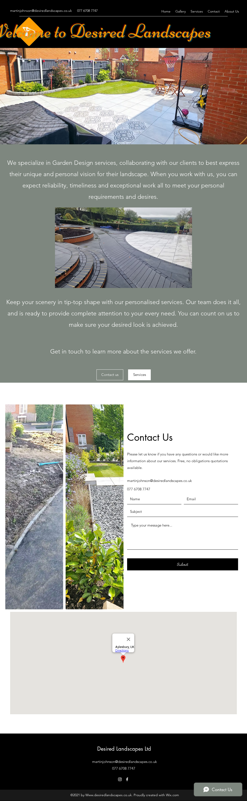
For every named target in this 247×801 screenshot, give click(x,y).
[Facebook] (127, 779)
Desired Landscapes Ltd (124, 748)
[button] (123, 247)
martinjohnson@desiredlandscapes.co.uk (41, 10)
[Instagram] (119, 779)
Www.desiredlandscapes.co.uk (108, 795)
